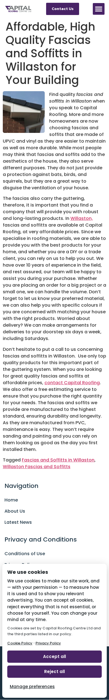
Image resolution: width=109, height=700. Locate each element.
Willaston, (81, 218)
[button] (99, 9)
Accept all (54, 656)
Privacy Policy (48, 643)
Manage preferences (32, 686)
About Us (14, 511)
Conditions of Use (24, 553)
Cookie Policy (19, 643)
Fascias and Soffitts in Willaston (58, 460)
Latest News (18, 522)
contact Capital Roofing (72, 382)
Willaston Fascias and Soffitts (36, 466)
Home (11, 500)
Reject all (54, 671)
